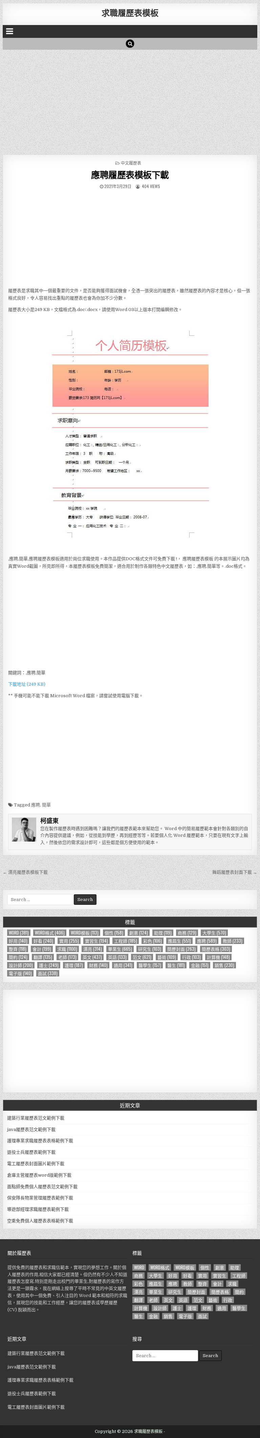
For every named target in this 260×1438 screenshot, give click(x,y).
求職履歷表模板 (130, 12)
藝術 (166, 957)
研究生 (149, 949)
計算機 (218, 957)
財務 (98, 965)
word (19, 932)
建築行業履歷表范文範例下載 (35, 1118)
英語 (117, 957)
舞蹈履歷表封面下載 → (234, 872)
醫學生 (149, 965)
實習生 (96, 941)
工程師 (125, 941)
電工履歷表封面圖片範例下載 (35, 1163)
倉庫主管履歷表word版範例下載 (39, 1175)
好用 (18, 941)
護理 (74, 965)
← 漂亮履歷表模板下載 (25, 872)
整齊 (17, 949)
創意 (138, 932)
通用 (123, 965)
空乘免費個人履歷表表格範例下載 (40, 1220)
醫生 (176, 965)
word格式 (50, 932)
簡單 (46, 804)
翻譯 (43, 957)
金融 (200, 965)
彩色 (152, 941)
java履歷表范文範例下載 (31, 1129)
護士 (49, 965)
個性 (114, 932)
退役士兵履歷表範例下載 (31, 1152)
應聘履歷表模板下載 (130, 175)
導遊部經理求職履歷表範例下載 (38, 1209)
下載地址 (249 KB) (26, 684)
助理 (163, 932)
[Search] (130, 44)
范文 (142, 957)
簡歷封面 (181, 949)
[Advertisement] (130, 100)
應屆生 (179, 941)
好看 (43, 941)
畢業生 (120, 949)
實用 (69, 941)
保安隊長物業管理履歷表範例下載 (40, 1197)
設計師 (21, 965)
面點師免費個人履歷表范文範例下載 (42, 1186)
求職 (67, 949)
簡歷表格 (216, 949)
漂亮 (92, 949)
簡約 (18, 957)
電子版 (20, 973)
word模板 (85, 932)
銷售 (224, 965)
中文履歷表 (131, 163)
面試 (48, 973)
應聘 (35, 804)
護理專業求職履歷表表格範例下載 (40, 1140)
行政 (191, 957)
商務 (187, 932)
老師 (67, 957)
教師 (232, 941)
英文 (92, 957)
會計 (41, 949)
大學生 (214, 932)
